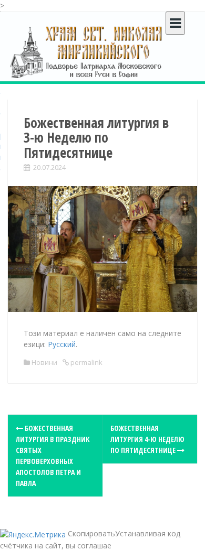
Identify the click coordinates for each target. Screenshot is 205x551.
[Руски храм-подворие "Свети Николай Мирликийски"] (87, 51)
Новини (44, 362)
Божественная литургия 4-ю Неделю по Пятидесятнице (147, 439)
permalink (85, 362)
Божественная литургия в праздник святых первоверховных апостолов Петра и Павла (53, 455)
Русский (62, 344)
